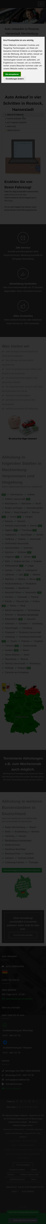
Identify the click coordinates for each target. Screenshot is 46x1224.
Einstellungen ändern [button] (15, 79)
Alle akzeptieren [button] (12, 74)
